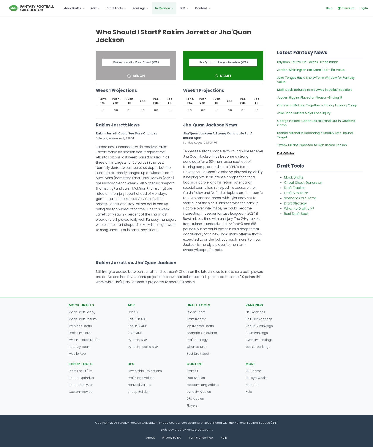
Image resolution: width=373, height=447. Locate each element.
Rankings (139, 8)
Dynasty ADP (137, 340)
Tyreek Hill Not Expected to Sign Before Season (312, 145)
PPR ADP (133, 312)
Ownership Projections (145, 371)
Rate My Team (79, 347)
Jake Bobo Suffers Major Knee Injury (303, 113)
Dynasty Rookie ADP (143, 347)
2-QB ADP (135, 333)
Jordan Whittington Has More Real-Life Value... (311, 70)
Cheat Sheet (195, 312)
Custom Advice (80, 392)
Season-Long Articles (202, 385)
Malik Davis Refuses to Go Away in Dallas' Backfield (314, 90)
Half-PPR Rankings (258, 319)
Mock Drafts (72, 8)
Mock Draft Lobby (82, 312)
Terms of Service (201, 438)
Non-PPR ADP (137, 326)
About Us (252, 385)
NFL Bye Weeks (256, 378)
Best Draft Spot (296, 213)
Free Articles (195, 378)
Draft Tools (114, 8)
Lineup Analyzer (80, 385)
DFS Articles (195, 398)
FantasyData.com (199, 430)
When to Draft (196, 347)
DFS (182, 8)
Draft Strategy (295, 203)
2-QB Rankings (256, 333)
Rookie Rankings (257, 347)
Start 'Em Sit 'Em (81, 371)
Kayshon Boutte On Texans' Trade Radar (307, 62)
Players (192, 405)
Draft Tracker (294, 187)
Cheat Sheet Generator (303, 182)
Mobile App (77, 353)
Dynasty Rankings (259, 340)
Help (329, 8)
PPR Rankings (255, 312)
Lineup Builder (138, 392)
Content (201, 8)
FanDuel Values (139, 385)
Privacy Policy (171, 438)
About (150, 438)
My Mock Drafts (80, 326)
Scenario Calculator (300, 198)
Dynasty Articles (198, 392)
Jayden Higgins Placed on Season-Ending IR (309, 97)
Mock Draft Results (83, 319)
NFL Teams (253, 371)
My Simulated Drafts (84, 340)
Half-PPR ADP (137, 319)
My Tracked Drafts (200, 326)
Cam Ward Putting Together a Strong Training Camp (317, 105)
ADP (93, 8)
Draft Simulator (296, 193)
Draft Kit (192, 371)
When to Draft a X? (299, 208)
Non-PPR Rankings (259, 326)
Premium (348, 8)
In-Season (162, 8)
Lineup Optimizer (81, 378)
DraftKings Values (141, 378)
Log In (363, 8)
